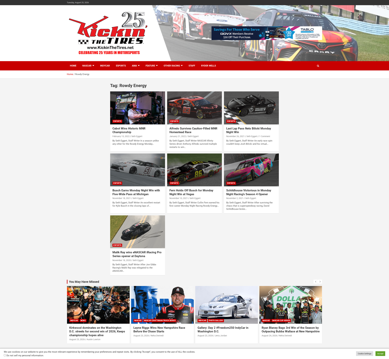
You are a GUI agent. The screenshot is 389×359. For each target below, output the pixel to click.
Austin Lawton (93, 339)
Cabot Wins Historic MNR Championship (128, 130)
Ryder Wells (208, 65)
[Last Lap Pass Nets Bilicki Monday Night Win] (251, 108)
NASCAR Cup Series (281, 320)
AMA (134, 65)
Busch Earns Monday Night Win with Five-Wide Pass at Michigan (136, 192)
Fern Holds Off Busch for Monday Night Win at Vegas (191, 192)
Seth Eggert (136, 136)
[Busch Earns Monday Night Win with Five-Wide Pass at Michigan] (137, 169)
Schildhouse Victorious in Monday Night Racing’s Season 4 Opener (248, 192)
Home (73, 65)
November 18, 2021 (121, 198)
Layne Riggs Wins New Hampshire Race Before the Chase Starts (159, 329)
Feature (150, 65)
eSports (121, 65)
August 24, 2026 (269, 335)
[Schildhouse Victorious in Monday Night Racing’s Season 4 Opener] (251, 169)
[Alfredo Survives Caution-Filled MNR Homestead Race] (194, 108)
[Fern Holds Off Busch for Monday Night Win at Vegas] (194, 169)
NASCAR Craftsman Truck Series (160, 320)
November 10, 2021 (178, 198)
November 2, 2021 (234, 198)
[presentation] (315, 282)
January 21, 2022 (177, 136)
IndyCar (105, 65)
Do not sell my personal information (25, 355)
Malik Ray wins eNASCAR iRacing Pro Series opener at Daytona (137, 254)
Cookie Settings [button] (364, 353)
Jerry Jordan (221, 335)
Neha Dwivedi (157, 335)
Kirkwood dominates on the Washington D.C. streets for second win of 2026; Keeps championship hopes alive (97, 331)
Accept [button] (380, 353)
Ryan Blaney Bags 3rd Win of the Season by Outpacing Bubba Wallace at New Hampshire (291, 329)
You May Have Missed (84, 282)
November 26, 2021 (235, 136)
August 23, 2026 (77, 339)
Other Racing (172, 65)
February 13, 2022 (121, 136)
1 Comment (264, 136)
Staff (192, 65)
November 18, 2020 (121, 260)
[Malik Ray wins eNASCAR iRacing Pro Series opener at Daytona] (137, 231)
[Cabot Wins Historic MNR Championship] (137, 108)
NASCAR (86, 65)
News (83, 320)
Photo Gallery (216, 320)
